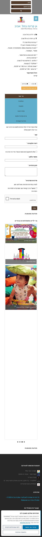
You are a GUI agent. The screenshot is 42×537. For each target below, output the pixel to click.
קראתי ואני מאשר (30, 527)
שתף (33, 84)
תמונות (21, 106)
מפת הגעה (21, 111)
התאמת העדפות (20, 532)
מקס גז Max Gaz (30, 471)
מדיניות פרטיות (10, 152)
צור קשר (21, 96)
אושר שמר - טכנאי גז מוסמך (27, 474)
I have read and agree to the (20, 152)
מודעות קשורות (21, 121)
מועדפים (24, 84)
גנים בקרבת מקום (21, 116)
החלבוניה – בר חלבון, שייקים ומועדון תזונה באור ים (20, 480)
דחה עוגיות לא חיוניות (12, 527)
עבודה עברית (32, 477)
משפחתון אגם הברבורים (28, 484)
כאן (15, 184)
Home (35, 29)
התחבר (10, 127)
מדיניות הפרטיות (25, 523)
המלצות (21, 101)
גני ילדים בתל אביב (29, 34)
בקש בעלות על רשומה (29, 88)
